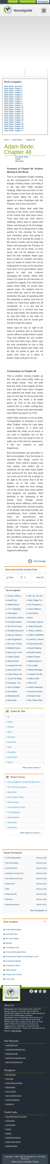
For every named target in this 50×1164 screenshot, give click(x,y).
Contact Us (10, 1104)
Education (11, 737)
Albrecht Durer (13, 661)
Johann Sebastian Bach (37, 687)
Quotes (8, 1129)
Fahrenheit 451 (11, 894)
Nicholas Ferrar (34, 696)
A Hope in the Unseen (14, 974)
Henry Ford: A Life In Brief (16, 652)
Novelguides (10, 1087)
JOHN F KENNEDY (36, 635)
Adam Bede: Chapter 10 (13, 107)
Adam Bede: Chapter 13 (13, 114)
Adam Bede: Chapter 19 (13, 126)
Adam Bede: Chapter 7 (13, 101)
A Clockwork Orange (13, 961)
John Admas (33, 613)
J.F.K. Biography (14, 609)
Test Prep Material (12, 1100)
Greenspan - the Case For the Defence (16, 683)
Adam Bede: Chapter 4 (13, 95)
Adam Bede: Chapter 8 (13, 103)
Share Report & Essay (14, 1083)
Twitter (18, 159)
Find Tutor (9, 1079)
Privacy (36, 1161)
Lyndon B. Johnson (36, 639)
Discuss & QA (41, 858)
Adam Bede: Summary (13, 86)
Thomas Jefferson (14, 635)
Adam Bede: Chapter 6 (13, 99)
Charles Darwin (13, 657)
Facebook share (21, 157)
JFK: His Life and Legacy (37, 596)
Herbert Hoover (13, 605)
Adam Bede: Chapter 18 (13, 124)
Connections (10, 1125)
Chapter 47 (11, 577)
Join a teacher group (13, 1096)
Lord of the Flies (11, 868)
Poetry (10, 722)
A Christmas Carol (12, 948)
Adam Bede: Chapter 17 (13, 122)
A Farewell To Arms (13, 966)
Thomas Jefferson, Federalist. (37, 631)
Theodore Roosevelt (15, 631)
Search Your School (13, 1142)
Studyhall (13, 1)
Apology (9, 943)
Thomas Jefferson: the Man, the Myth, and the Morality (16, 596)
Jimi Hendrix (12, 691)
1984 (7, 889)
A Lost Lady (10, 979)
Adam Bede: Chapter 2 (13, 90)
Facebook (40, 991)
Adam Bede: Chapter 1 (13, 88)
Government (12, 757)
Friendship (12, 752)
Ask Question (11, 1075)
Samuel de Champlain (37, 691)
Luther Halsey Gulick (15, 674)
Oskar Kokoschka (35, 644)
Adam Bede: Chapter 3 (13, 93)
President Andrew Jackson (16, 622)
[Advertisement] (25, 43)
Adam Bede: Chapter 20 (13, 128)
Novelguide (43, 1)
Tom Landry (33, 665)
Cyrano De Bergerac (15, 678)
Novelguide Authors (13, 1138)
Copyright (27, 1161)
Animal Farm (10, 884)
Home (6, 140)
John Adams (12, 613)
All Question (10, 1121)
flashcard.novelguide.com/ (16, 1058)
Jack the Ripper (13, 687)
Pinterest (45, 991)
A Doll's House (11, 970)
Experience (12, 742)
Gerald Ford (12, 600)
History (10, 762)
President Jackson (35, 622)
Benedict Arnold (34, 652)
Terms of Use (16, 1161)
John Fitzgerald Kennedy (16, 639)
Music (10, 732)
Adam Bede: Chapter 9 (13, 105)
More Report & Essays (29, 833)
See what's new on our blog (16, 1117)
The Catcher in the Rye (14, 879)
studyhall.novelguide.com (15, 1050)
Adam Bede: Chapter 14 (13, 116)
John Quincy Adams (15, 618)
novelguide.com (12, 1045)
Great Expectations (12, 905)
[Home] (16, 9)
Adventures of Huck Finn (14, 873)
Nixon (30, 618)
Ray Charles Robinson (37, 700)
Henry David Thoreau (15, 670)
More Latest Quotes (31, 768)
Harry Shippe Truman (36, 600)
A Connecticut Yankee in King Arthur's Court (22, 957)
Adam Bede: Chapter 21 (13, 130)
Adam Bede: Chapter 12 (13, 112)
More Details (16, 1031)
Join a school (11, 1091)
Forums (8, 1133)
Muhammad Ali (13, 696)
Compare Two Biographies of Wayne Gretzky (37, 674)
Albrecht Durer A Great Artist (37, 661)
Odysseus (9, 899)
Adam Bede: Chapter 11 (13, 109)
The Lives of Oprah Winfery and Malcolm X (16, 644)
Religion (11, 727)
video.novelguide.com (14, 1062)
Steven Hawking (34, 648)
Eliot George (39, 561)
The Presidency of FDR (37, 605)
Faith (9, 747)
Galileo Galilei (33, 678)
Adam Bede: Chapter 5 (13, 97)
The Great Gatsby (11, 863)
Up (25, 577)
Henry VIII (32, 683)
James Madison (34, 609)
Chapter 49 (38, 577)
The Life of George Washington (16, 626)
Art (9, 717)
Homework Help (28, 1)
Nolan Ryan (12, 700)
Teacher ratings (11, 1146)
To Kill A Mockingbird (13, 858)
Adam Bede (17, 140)
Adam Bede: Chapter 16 (13, 120)
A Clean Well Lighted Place (16, 952)
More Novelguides (37, 910)
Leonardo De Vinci (14, 665)
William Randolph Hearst (37, 670)
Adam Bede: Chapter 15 (13, 118)
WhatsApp (19, 161)
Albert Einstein (34, 657)
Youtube (31, 991)
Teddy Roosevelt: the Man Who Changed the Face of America (37, 626)
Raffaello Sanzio (14, 648)
